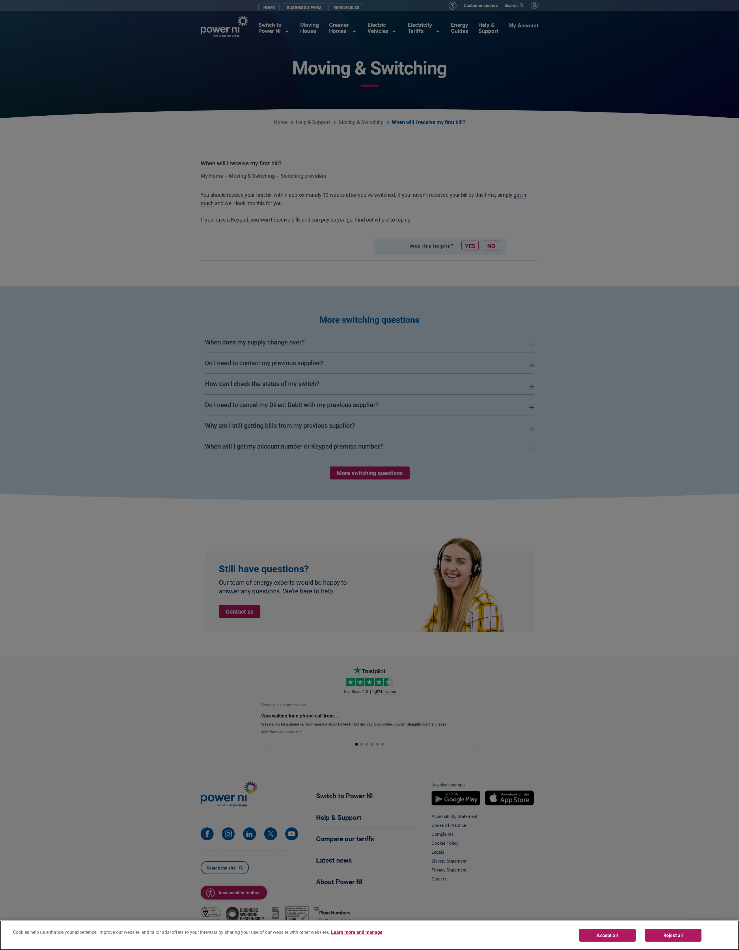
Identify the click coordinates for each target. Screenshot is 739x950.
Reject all (673, 935)
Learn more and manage (356, 932)
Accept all (607, 935)
